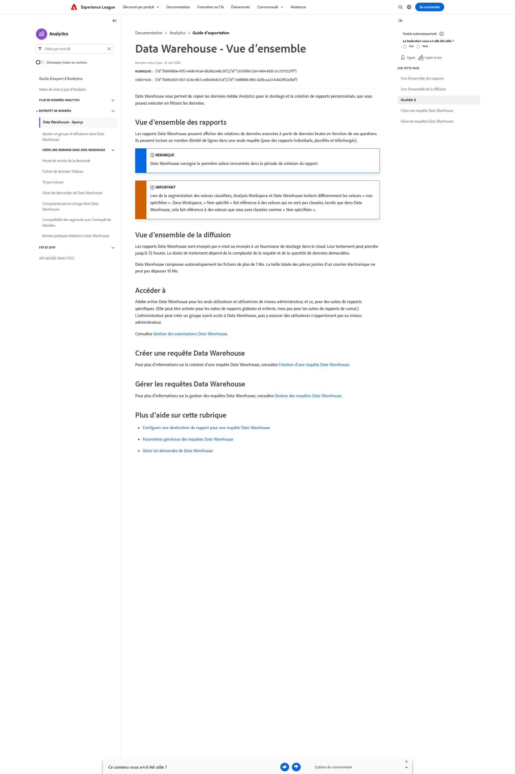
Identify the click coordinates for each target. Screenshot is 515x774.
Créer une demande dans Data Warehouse (73, 150)
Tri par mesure (53, 182)
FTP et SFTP (47, 248)
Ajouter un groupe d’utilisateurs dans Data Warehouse (73, 136)
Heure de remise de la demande (66, 161)
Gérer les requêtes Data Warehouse (427, 121)
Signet (411, 58)
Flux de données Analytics (59, 100)
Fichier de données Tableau (62, 171)
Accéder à (408, 99)
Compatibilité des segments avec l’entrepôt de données (76, 222)
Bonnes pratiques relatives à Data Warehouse (75, 236)
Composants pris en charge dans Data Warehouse (70, 206)
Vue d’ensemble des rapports (422, 78)
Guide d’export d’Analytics (61, 78)
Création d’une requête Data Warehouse (314, 364)
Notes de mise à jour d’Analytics (62, 89)
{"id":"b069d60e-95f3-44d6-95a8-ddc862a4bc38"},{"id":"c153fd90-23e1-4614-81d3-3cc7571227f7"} (226, 71)
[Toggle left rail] (114, 21)
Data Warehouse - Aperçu (63, 122)
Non (425, 46)
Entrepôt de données (55, 111)
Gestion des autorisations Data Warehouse (190, 333)
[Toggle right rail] (400, 21)
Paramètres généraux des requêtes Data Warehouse (188, 439)
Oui (411, 46)
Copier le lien (433, 58)
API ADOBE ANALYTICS (56, 258)
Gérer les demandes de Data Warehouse (178, 450)
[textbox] (74, 49)
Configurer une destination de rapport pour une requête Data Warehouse (206, 427)
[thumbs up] (284, 767)
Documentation (149, 32)
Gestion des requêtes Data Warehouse (308, 395)
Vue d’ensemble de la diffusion (423, 89)
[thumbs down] (296, 767)
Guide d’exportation (211, 32)
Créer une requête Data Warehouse (427, 110)
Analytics (178, 32)
